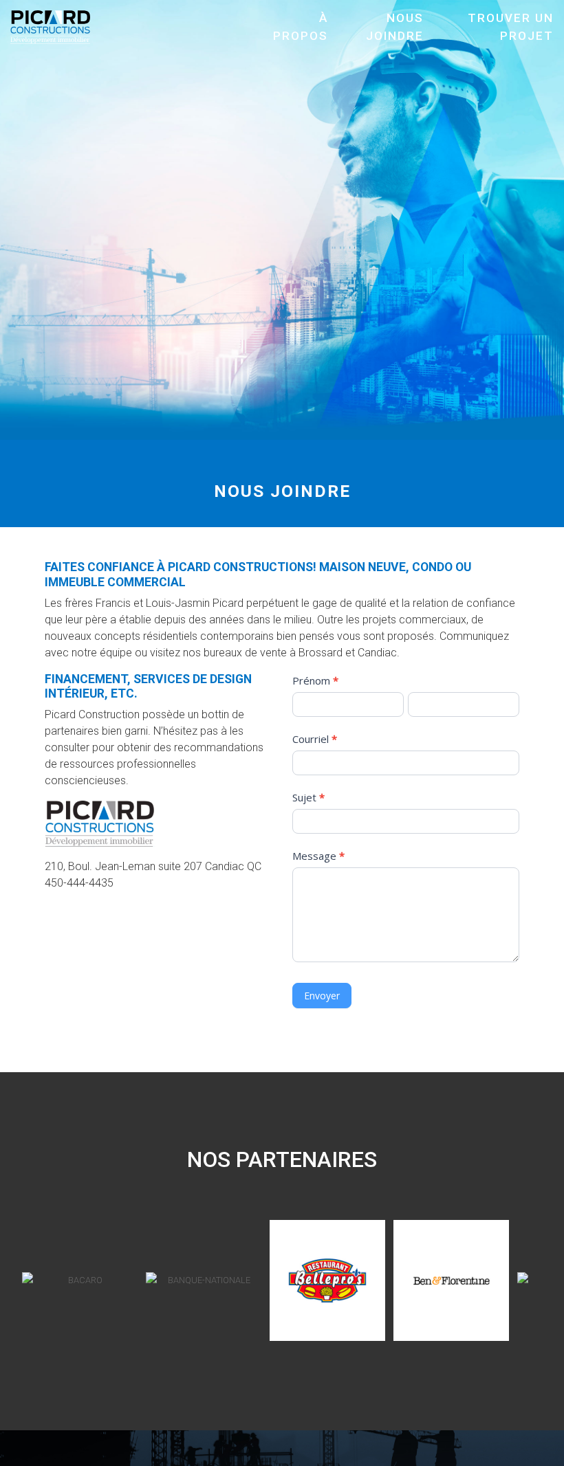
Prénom (315, 680)
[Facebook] (265, 1456)
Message (318, 856)
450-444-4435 (79, 882)
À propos (300, 27)
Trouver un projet (511, 27)
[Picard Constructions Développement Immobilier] (55, 26)
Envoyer (322, 995)
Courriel (314, 739)
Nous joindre (395, 27)
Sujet (308, 797)
